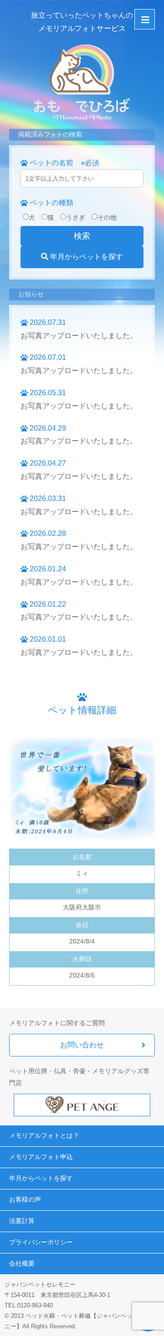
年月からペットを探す (85, 256)
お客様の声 (25, 1199)
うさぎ (75, 217)
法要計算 (22, 1220)
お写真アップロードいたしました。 (78, 335)
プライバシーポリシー (41, 1242)
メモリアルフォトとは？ (44, 1135)
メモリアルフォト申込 (41, 1156)
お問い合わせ (82, 1045)
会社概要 (22, 1263)
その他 (107, 217)
